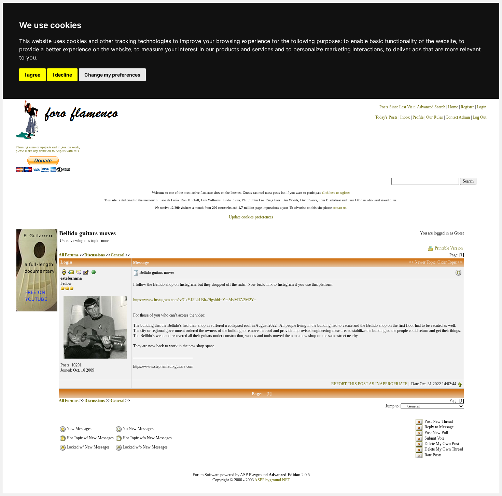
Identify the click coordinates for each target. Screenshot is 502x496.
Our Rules (434, 117)
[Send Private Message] (78, 271)
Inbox (405, 117)
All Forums (69, 255)
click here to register (335, 193)
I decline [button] (62, 75)
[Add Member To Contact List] (85, 271)
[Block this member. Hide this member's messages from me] (93, 271)
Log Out (479, 117)
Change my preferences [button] (112, 75)
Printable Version (449, 248)
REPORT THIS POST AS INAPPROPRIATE (369, 383)
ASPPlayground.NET (272, 480)
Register (468, 107)
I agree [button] (32, 75)
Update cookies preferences (251, 217)
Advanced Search (431, 107)
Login (481, 107)
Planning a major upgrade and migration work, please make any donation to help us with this (48, 149)
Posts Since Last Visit (397, 107)
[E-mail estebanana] (71, 271)
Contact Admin (458, 117)
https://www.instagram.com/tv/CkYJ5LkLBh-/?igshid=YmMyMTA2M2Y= (194, 299)
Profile (418, 117)
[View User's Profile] (63, 271)
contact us (339, 208)
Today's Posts (386, 117)
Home (453, 107)
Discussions (94, 255)
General (117, 255)
